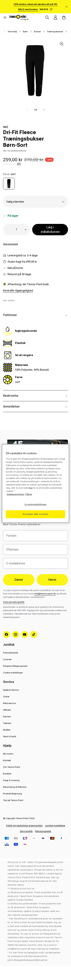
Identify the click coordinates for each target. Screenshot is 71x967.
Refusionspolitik (43, 831)
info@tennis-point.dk (45, 593)
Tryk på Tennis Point (13, 800)
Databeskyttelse (15, 494)
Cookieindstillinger (35, 504)
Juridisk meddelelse (55, 825)
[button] (5, 17)
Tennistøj (12, 31)
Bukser (37, 31)
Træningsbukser (55, 31)
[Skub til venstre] (27, 110)
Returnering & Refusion (15, 787)
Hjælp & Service (11, 690)
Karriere (7, 716)
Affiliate (7, 710)
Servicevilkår (26, 831)
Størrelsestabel (10, 244)
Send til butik (9, 736)
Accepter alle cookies (35, 514)
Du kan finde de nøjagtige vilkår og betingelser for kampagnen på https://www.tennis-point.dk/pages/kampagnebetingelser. (34, 956)
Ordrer (6, 696)
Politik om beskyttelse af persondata (24, 825)
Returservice (9, 703)
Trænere (7, 723)
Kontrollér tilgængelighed (18, 290)
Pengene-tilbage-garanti (15, 666)
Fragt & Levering (11, 780)
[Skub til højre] (44, 110)
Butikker (7, 773)
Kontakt (7, 760)
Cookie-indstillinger (13, 672)
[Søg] (47, 17)
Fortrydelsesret (10, 652)
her (31, 488)
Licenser (7, 659)
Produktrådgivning (12, 793)
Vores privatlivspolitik (13, 602)
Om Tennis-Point (11, 767)
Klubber (6, 729)
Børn (25, 31)
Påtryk (28, 494)
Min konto (8, 753)
